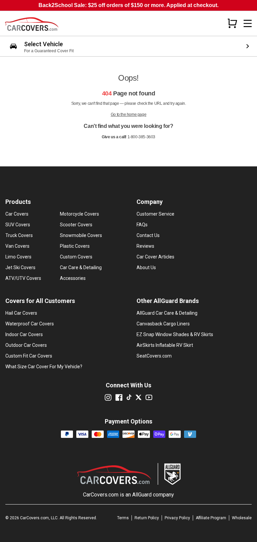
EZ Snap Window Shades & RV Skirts (175, 334)
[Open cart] (232, 23)
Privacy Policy (177, 518)
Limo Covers (18, 256)
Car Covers (16, 214)
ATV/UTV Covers (23, 278)
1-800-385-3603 (141, 137)
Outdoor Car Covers (26, 345)
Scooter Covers (76, 224)
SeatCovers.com (154, 356)
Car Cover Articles (155, 256)
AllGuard (142, 494)
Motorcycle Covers (79, 214)
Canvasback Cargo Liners (163, 323)
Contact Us (148, 235)
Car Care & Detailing (81, 267)
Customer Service (155, 214)
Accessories (73, 278)
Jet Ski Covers (20, 267)
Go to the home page (128, 114)
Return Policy (147, 518)
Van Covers (17, 246)
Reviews (145, 246)
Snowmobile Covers (81, 235)
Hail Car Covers (21, 313)
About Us (146, 267)
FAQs (142, 224)
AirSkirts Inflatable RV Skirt (165, 345)
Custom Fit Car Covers (28, 356)
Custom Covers (76, 256)
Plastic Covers (75, 246)
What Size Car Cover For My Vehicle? (43, 366)
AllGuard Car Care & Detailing (167, 313)
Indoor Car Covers (24, 334)
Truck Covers (19, 235)
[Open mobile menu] (247, 23)
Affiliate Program (211, 518)
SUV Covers (17, 224)
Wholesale (242, 518)
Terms (123, 518)
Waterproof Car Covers (29, 323)
